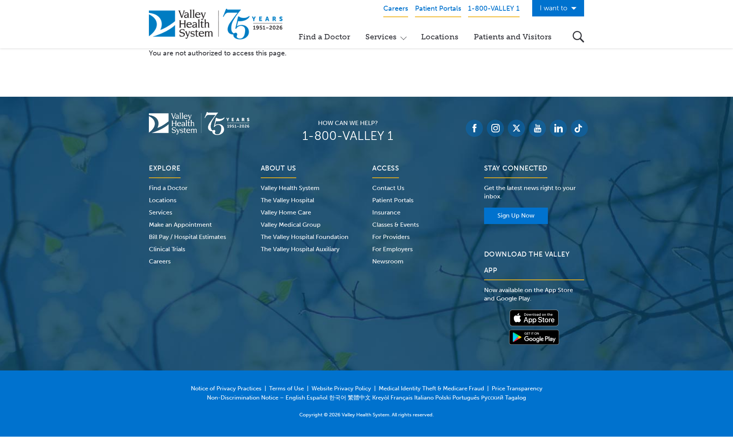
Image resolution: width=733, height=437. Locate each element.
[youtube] (537, 128)
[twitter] (516, 128)
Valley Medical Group (291, 224)
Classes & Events (395, 224)
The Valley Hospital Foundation (305, 236)
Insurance (386, 212)
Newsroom (388, 261)
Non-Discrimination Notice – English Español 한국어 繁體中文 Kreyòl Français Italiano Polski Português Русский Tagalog (366, 397)
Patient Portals (392, 200)
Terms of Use (286, 388)
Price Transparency (517, 388)
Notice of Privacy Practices (226, 388)
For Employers (392, 249)
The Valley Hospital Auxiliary (300, 249)
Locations (440, 36)
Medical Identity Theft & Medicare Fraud (431, 388)
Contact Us (388, 188)
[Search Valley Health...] (578, 36)
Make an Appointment (180, 224)
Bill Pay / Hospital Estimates (187, 236)
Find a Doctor (324, 36)
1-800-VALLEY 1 (347, 135)
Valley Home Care (286, 212)
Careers (160, 261)
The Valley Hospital (287, 200)
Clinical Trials (167, 249)
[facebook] (474, 128)
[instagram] (495, 128)
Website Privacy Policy (341, 388)
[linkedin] (558, 128)
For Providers (391, 236)
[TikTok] (579, 128)
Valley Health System (290, 188)
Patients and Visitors (513, 36)
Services (381, 36)
